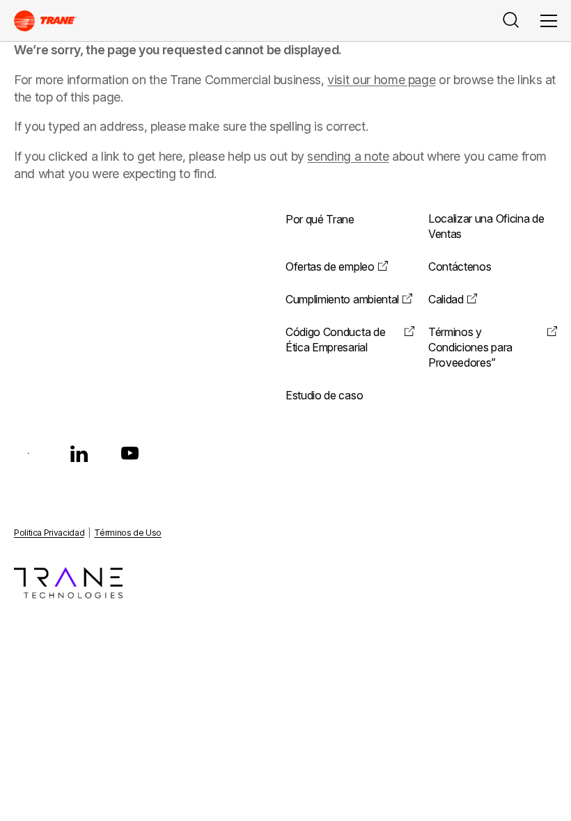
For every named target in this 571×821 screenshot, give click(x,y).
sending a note (348, 156)
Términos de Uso (128, 532)
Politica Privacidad (49, 532)
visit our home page (381, 79)
